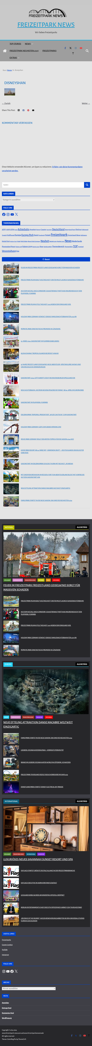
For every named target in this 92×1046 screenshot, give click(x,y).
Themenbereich (58, 247)
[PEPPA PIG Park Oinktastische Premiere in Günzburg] (11, 329)
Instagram (5, 955)
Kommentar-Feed (8, 1013)
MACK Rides (24, 241)
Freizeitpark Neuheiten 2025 (24, 51)
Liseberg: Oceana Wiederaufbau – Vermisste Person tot (42, 750)
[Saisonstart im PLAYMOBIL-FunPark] (11, 403)
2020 (16, 229)
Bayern (38, 229)
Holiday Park (13, 241)
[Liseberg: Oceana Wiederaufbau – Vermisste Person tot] (11, 750)
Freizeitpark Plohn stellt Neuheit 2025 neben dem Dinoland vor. (46, 304)
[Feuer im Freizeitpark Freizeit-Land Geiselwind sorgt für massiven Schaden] (11, 268)
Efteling (78, 229)
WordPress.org (7, 1018)
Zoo (17, 251)
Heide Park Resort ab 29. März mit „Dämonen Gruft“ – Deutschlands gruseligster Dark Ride (52, 451)
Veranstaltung (9, 251)
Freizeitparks (49, 51)
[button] (32, 44)
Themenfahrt (69, 247)
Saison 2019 (27, 246)
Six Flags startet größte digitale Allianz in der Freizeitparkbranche (48, 871)
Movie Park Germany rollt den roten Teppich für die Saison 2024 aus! (47, 439)
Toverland (80, 246)
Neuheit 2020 (60, 241)
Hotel (18, 241)
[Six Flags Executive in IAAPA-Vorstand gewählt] (11, 883)
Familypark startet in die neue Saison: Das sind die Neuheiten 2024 (46, 500)
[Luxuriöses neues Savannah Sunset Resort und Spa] (46, 828)
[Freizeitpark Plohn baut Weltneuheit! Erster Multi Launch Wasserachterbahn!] (11, 280)
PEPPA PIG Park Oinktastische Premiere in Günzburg (40, 329)
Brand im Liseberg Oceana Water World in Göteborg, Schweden (46, 762)
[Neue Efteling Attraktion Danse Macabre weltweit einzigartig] (11, 488)
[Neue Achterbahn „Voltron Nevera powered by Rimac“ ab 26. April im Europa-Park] (11, 390)
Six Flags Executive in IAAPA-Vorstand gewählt (39, 883)
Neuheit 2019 (53, 241)
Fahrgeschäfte (17, 580)
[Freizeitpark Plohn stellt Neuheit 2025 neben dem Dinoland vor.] (11, 305)
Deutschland (58, 229)
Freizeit (47, 235)
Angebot (33, 229)
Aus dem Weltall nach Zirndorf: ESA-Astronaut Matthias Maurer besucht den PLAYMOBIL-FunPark (51, 292)
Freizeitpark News (46, 24)
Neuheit (45, 241)
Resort (13, 247)
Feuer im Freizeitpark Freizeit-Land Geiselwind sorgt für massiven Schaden (50, 268)
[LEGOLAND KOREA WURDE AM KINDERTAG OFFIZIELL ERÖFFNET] (11, 895)
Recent (47, 259)
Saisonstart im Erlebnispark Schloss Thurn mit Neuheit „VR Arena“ (47, 464)
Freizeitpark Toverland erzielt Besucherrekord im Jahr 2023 (44, 775)
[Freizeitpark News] (5, 51)
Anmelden (5, 1003)
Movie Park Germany (34, 241)
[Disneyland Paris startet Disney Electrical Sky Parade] (11, 787)
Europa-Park (27, 235)
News (28, 44)
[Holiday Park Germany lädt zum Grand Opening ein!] (11, 427)
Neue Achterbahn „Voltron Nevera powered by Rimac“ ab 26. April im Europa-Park (52, 390)
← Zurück (6, 103)
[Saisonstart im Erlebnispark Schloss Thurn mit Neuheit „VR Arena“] (11, 464)
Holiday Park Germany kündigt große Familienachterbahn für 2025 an (49, 317)
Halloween (84, 235)
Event (36, 235)
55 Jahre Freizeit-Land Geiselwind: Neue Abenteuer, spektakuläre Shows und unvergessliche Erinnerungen (51, 366)
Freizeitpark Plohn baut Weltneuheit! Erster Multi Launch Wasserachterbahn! (52, 280)
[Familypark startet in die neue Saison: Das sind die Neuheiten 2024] (11, 501)
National (41, 580)
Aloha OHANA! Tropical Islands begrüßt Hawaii (40, 353)
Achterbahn (23, 229)
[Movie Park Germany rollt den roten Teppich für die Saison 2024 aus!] (11, 439)
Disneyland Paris (70, 229)
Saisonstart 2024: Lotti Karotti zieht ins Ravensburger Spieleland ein (48, 378)
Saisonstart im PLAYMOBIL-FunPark (34, 402)
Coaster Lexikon (7, 945)
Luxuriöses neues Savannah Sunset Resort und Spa (38, 859)
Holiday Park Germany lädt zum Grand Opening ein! (41, 427)
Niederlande (77, 241)
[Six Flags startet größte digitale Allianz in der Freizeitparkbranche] (11, 871)
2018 (8, 229)
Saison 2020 (35, 246)
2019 (12, 229)
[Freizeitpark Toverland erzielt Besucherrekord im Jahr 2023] (11, 775)
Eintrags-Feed (6, 1008)
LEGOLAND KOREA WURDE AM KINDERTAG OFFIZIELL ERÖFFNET (42, 895)
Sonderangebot (48, 246)
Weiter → (86, 103)
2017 (4, 229)
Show (41, 247)
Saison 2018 (19, 246)
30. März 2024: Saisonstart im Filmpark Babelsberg (40, 341)
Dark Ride (49, 229)
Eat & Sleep (7, 580)
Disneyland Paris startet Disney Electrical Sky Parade (42, 787)
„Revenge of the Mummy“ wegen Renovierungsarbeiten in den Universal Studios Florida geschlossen (52, 920)
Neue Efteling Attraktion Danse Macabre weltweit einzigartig (45, 488)
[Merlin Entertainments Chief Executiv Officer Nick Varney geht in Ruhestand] (11, 908)
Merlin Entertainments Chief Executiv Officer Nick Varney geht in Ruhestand (51, 907)
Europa (18, 235)
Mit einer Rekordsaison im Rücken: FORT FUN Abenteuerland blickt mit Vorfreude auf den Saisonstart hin (52, 476)
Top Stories (15, 44)
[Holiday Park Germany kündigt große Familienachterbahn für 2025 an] (11, 317)
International (31, 854)
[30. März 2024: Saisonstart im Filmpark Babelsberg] (11, 341)
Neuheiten (39, 717)
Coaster (43, 229)
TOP (75, 246)
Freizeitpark (59, 234)
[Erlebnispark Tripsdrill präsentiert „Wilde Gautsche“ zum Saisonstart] (11, 415)
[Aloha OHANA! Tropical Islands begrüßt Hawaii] (11, 354)
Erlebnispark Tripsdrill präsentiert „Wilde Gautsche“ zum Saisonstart (49, 415)
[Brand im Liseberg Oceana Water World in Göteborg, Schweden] (11, 763)
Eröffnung (10, 235)
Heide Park (6, 241)
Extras (13, 58)
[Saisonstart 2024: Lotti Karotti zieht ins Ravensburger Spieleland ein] (11, 378)
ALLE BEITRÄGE (82, 527)
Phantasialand (6, 247)
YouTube (5, 950)
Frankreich (42, 235)
